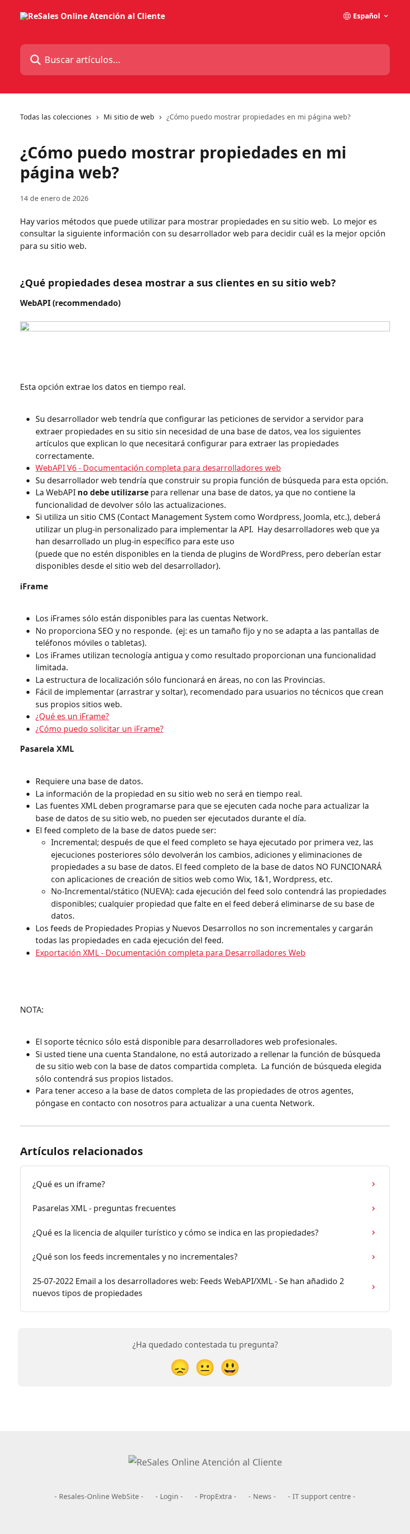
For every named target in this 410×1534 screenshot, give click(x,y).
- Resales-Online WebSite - (99, 1496)
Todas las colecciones (56, 116)
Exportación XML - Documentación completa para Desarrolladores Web (171, 952)
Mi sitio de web (129, 116)
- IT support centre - (322, 1496)
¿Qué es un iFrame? (72, 716)
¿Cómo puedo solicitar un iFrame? (100, 728)
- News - (262, 1496)
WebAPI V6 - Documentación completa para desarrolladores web (158, 467)
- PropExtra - (215, 1496)
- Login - (169, 1496)
